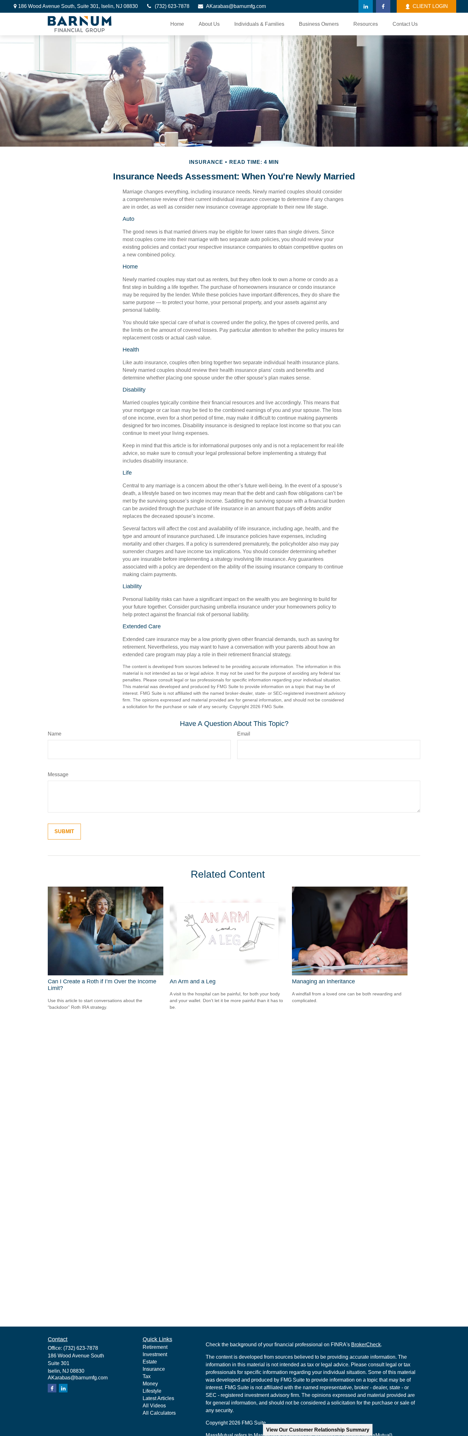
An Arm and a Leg (193, 981)
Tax (147, 1376)
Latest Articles (158, 1398)
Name (54, 733)
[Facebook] (383, 6)
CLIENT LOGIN (430, 6)
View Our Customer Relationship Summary (317, 1430)
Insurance (154, 1369)
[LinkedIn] (365, 6)
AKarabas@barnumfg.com (236, 6)
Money (150, 1383)
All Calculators (159, 1413)
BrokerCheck (366, 1344)
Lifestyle (152, 1391)
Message (58, 774)
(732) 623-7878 (172, 6)
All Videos (154, 1405)
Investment (155, 1354)
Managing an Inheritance (323, 981)
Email (243, 733)
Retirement (155, 1347)
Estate (150, 1361)
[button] (177, 24)
